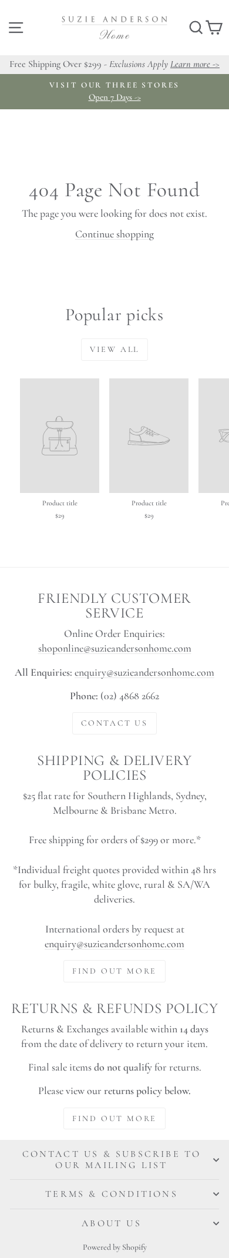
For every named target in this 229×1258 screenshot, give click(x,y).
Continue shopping (114, 233)
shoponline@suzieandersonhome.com (114, 648)
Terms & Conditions (111, 1194)
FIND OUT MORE (114, 971)
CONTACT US (114, 723)
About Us (112, 1223)
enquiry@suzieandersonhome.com (144, 672)
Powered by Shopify (115, 1247)
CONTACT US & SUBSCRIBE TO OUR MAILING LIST (111, 1159)
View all (114, 349)
